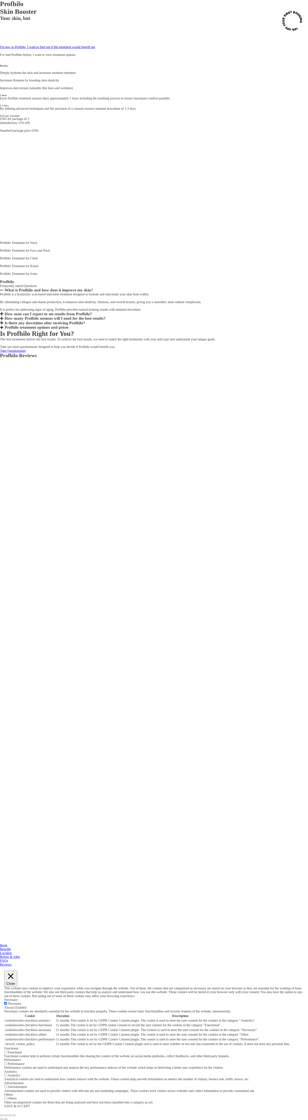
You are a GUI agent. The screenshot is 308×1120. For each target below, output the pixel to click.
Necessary (14, 1003)
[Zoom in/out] (1, 1115)
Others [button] (8, 1094)
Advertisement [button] (13, 1083)
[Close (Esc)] (14, 1115)
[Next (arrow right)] (6, 1119)
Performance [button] (12, 1060)
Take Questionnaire (13, 351)
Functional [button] (11, 1048)
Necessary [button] (11, 1000)
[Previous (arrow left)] (1, 1119)
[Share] (10, 1115)
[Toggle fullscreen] (6, 1115)
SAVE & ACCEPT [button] (17, 1106)
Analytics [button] (10, 1071)
